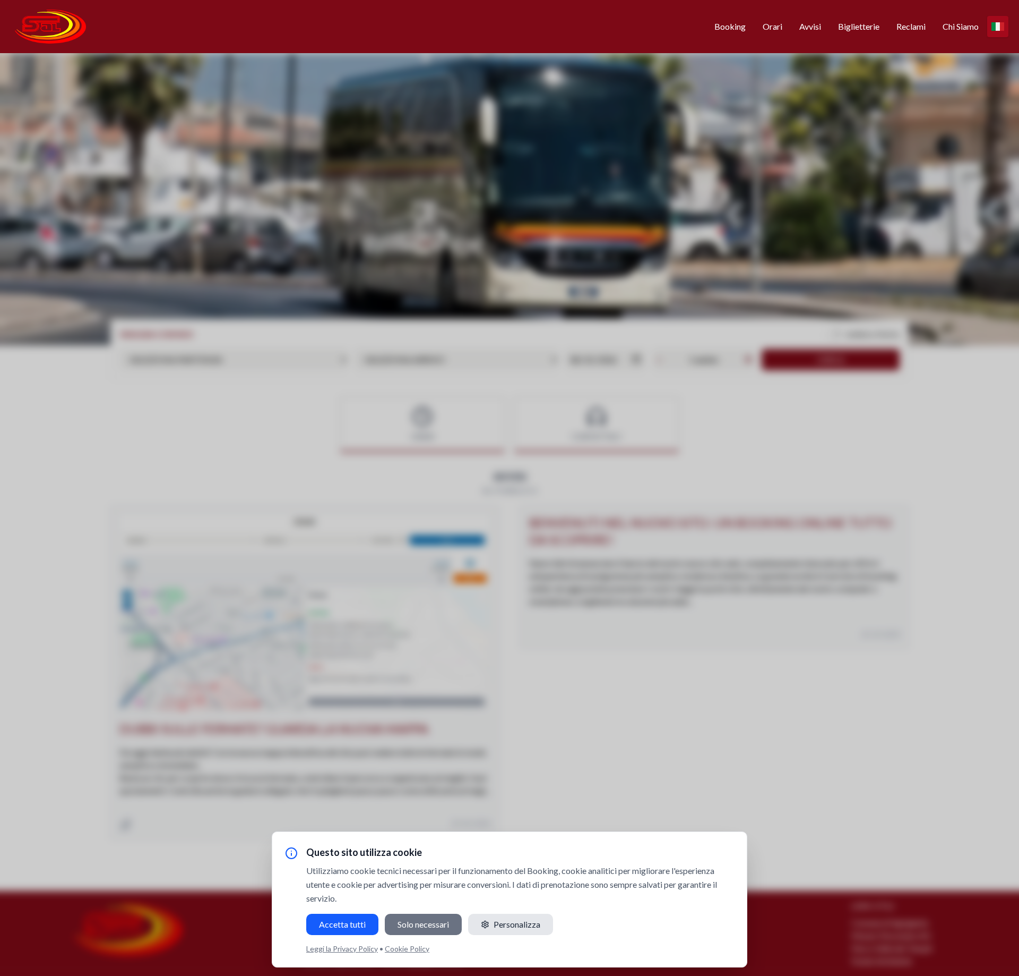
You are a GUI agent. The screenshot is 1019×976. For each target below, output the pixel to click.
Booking (730, 26)
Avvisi (810, 26)
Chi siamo (961, 26)
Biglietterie (858, 26)
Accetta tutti (342, 924)
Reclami (911, 26)
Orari (772, 26)
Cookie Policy (407, 948)
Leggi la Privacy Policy (342, 948)
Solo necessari (423, 924)
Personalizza (517, 924)
